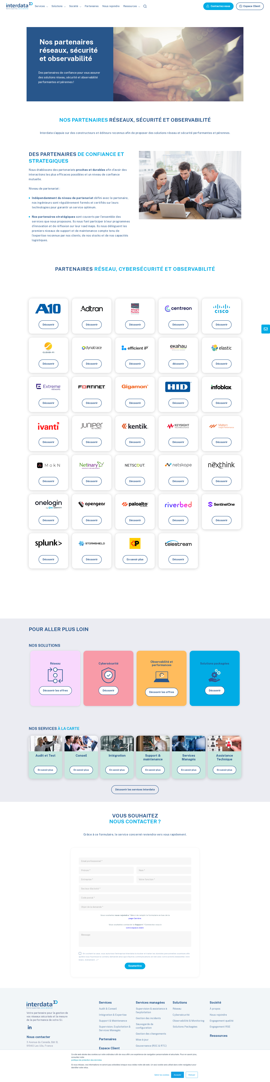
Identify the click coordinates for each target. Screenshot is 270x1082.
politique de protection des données (86, 1060)
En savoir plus (45, 770)
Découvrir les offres (55, 690)
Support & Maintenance (113, 1020)
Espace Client (251, 6)
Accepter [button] (177, 1074)
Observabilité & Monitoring (188, 1020)
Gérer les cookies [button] (161, 1074)
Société (76, 19)
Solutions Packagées (185, 1026)
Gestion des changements (151, 1033)
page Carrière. (135, 918)
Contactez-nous (220, 6)
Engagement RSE (220, 1026)
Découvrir (108, 690)
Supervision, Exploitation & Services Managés (114, 1028)
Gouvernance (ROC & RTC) (151, 1045)
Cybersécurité (181, 1014)
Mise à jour (142, 1039)
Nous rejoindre (111, 6)
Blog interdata (134, 19)
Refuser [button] (191, 1074)
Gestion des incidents (148, 1018)
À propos (215, 1008)
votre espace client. (135, 928)
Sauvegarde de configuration (144, 1026)
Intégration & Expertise (113, 1014)
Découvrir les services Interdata (135, 789)
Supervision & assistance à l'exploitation (151, 1010)
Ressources (219, 1036)
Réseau (177, 1008)
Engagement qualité (221, 1020)
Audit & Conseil (108, 1008)
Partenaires (92, 6)
